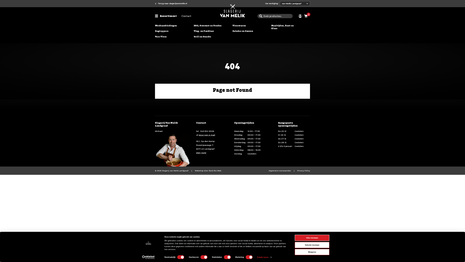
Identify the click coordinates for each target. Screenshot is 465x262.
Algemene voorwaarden (280, 171)
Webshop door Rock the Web (208, 171)
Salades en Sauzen (242, 31)
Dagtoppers (162, 31)
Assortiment (168, 16)
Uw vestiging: (271, 3)
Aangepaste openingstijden (288, 124)
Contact (186, 16)
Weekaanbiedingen (166, 25)
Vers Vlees (161, 36)
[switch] (204, 257)
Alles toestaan (312, 238)
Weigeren (312, 252)
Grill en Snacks (202, 36)
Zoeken (261, 16)
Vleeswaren (239, 25)
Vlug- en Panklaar (204, 31)
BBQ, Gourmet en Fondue (208, 25)
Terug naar (172, 3)
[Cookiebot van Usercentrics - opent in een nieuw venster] (148, 257)
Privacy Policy (303, 171)
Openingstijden (244, 122)
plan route (201, 153)
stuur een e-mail (207, 135)
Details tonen (262, 257)
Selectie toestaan (312, 245)
